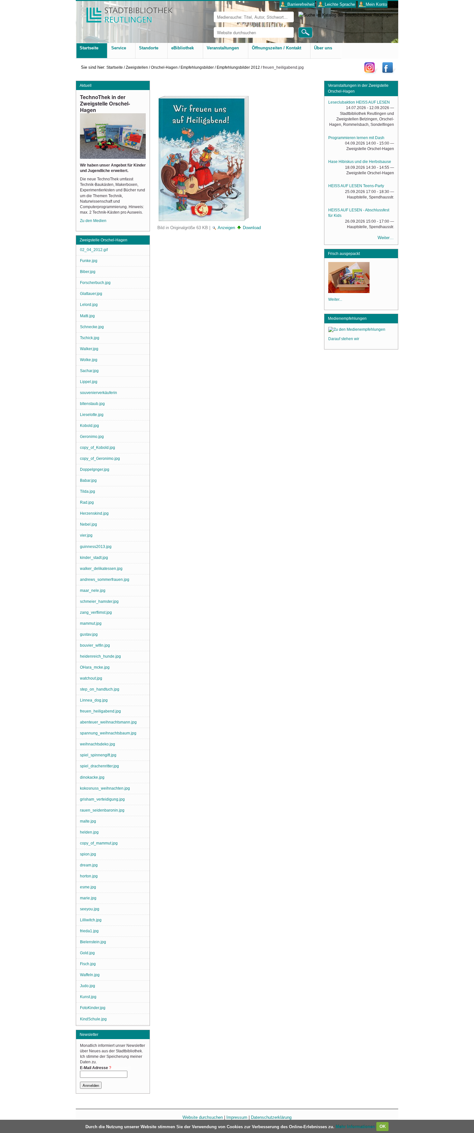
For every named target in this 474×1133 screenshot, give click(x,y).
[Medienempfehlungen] (356, 330)
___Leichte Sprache (336, 4)
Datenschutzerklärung (271, 1117)
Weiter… (386, 237)
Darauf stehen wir (343, 339)
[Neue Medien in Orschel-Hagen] (349, 291)
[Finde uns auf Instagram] (371, 72)
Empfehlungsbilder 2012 (238, 67)
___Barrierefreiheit (297, 4)
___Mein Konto (373, 4)
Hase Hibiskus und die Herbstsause (359, 162)
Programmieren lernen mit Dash (356, 138)
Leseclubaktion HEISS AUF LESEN (359, 102)
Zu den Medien (93, 221)
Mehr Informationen (356, 1126)
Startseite (114, 67)
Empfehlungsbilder (197, 67)
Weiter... (335, 299)
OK (383, 1126)
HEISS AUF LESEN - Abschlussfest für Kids (358, 212)
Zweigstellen (137, 67)
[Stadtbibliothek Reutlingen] (125, 13)
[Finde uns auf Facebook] (388, 72)
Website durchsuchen (203, 1117)
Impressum (236, 1117)
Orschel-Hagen (164, 67)
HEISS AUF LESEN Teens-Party (356, 186)
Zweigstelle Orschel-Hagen (103, 240)
